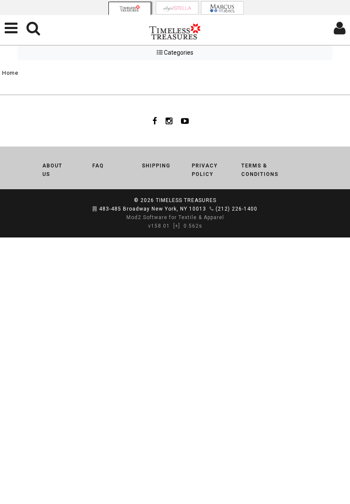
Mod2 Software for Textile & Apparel (175, 217)
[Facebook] (154, 120)
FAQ (98, 166)
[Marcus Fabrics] (222, 8)
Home (10, 73)
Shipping (156, 166)
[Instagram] (169, 120)
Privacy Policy (205, 170)
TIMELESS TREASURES (186, 200)
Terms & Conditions (259, 170)
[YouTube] (185, 120)
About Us (52, 170)
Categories (178, 52)
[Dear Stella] (177, 8)
